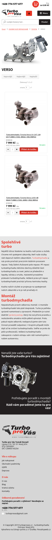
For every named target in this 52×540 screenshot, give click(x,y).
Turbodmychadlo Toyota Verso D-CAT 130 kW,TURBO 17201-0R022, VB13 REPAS (23, 136)
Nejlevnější (21, 76)
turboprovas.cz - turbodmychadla (34, 525)
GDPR (4, 467)
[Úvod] (12, 13)
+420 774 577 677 (12, 4)
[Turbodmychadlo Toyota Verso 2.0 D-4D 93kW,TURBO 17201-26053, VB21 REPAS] (26, 175)
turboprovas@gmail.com (16, 513)
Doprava (5, 470)
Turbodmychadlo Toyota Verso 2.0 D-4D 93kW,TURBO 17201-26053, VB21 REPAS (22, 199)
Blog (4, 484)
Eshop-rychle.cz (20, 529)
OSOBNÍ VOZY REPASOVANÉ (18, 29)
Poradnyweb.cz (44, 529)
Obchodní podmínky (11, 464)
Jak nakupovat (8, 460)
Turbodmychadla (39, 258)
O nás (4, 481)
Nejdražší (33, 76)
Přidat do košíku (28, 149)
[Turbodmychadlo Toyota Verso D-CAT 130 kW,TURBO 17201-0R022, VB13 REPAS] (26, 112)
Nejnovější (8, 76)
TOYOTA (34, 29)
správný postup (16, 315)
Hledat (44, 22)
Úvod (3, 29)
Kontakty (6, 491)
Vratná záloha (8, 487)
